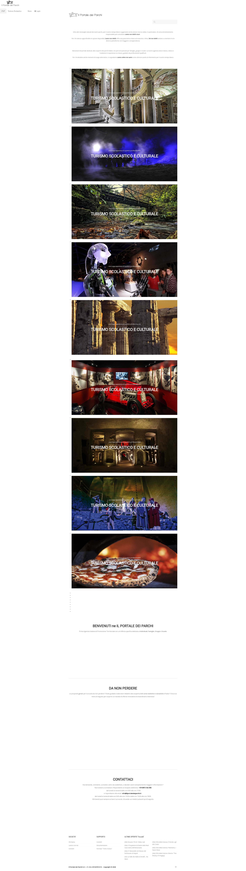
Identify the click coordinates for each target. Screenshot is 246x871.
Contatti (71, 849)
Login (38, 11)
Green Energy (81, 747)
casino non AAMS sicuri (132, 34)
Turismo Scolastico (14, 11)
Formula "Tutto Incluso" (104, 849)
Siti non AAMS (153, 38)
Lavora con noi (73, 845)
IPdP (3, 11)
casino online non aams (124, 57)
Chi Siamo (72, 842)
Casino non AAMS (110, 38)
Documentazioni (102, 845)
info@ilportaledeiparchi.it (131, 793)
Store (30, 11)
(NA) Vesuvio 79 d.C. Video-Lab (134, 842)
